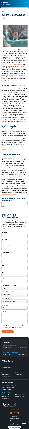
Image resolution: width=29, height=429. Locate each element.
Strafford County (5, 398)
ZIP (2, 278)
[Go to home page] (9, 407)
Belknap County (5, 394)
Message (4, 311)
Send (7, 331)
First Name (4, 232)
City (2, 265)
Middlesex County (19, 372)
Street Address (5, 259)
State (3, 272)
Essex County (4, 372)
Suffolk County (18, 374)
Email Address (5, 245)
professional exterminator (9, 194)
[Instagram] (11, 413)
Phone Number (5, 252)
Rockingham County (20, 396)
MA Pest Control (7, 361)
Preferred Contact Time (7, 292)
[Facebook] (15, 413)
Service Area (4, 305)
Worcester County (5, 376)
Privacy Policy (7, 327)
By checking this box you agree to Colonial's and (15, 326)
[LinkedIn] (18, 413)
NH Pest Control (7, 383)
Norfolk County (5, 374)
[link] (10, 427)
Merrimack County (5, 396)
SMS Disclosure (18, 327)
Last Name (4, 239)
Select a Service (5, 298)
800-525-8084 (14, 410)
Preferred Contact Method (8, 285)
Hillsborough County (20, 394)
